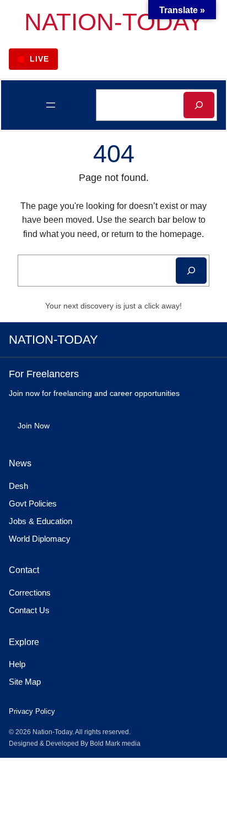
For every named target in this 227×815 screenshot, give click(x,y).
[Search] (198, 105)
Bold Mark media (115, 743)
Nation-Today (52, 732)
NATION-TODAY (113, 21)
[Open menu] (50, 105)
